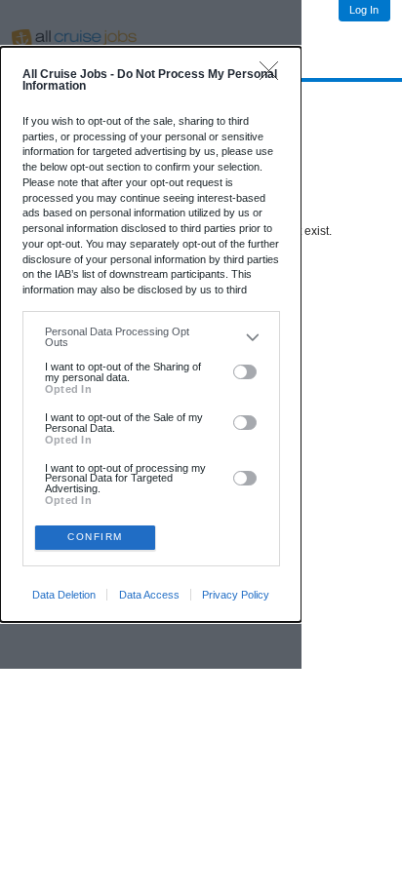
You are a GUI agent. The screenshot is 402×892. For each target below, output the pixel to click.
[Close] (274, 75)
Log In (364, 10)
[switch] (245, 372)
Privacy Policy (235, 595)
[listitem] (151, 337)
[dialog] (151, 334)
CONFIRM (95, 536)
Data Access (149, 595)
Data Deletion (64, 595)
